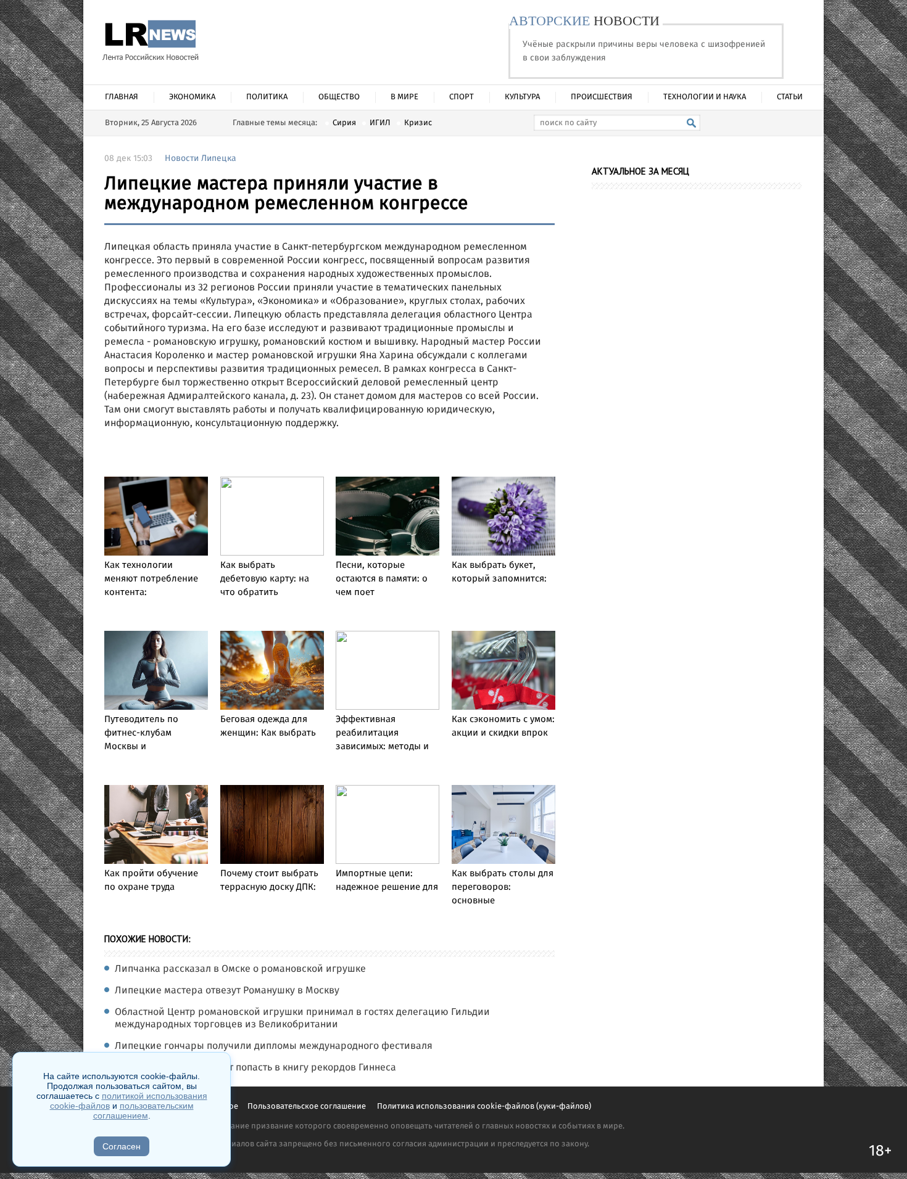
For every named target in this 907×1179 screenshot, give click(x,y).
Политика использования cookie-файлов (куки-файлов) (484, 1106)
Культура (522, 97)
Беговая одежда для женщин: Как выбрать (268, 726)
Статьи (790, 97)
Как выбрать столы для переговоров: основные (502, 887)
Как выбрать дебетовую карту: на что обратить (264, 579)
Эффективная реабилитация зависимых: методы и (382, 733)
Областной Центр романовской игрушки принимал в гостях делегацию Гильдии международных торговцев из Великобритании (302, 1018)
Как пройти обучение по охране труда (151, 880)
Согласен (121, 1146)
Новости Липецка (200, 158)
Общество (339, 97)
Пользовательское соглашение (307, 1106)
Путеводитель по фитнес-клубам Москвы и (141, 733)
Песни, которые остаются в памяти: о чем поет (382, 579)
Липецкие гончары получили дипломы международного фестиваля (274, 1046)
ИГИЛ (380, 123)
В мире (404, 97)
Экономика (192, 97)
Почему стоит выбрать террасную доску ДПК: (269, 880)
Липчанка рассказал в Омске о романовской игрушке (240, 969)
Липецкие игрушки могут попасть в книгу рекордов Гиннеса (255, 1068)
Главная (121, 97)
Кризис (418, 123)
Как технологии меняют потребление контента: (151, 579)
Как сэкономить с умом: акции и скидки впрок (503, 726)
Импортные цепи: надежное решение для (387, 880)
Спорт (461, 97)
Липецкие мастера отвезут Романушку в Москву (227, 991)
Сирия (344, 123)
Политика (267, 97)
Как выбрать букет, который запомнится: (499, 572)
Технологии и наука (704, 97)
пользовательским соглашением (143, 1110)
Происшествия (601, 97)
